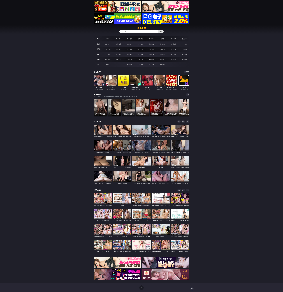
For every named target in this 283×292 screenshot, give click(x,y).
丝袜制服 (162, 44)
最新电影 (97, 190)
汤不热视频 (140, 65)
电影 (98, 49)
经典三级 (162, 49)
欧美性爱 (140, 49)
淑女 (183, 190)
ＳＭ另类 (184, 44)
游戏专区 (140, 39)
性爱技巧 (184, 59)
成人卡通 (129, 49)
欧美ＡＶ (129, 44)
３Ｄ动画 (140, 44)
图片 (98, 54)
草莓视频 (129, 65)
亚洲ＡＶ (107, 44)
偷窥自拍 (107, 54)
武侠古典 (140, 59)
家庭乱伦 (118, 59)
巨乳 (183, 121)
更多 (188, 121)
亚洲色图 (118, 54)
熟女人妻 (151, 44)
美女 (179, 121)
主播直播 (173, 44)
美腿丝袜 (151, 54)
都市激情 (107, 59)
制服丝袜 (151, 49)
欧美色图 (129, 54)
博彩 (98, 39)
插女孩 (107, 65)
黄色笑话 (173, 59)
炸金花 (162, 39)
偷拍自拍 (118, 49)
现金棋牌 (173, 39)
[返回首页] (192, 289)
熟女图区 (173, 54)
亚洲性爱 (107, 49)
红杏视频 (151, 65)
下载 (188, 94)
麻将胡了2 (151, 39)
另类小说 (162, 59)
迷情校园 (151, 59)
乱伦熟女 (173, 49)
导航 (98, 65)
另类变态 (184, 49)
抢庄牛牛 (184, 39)
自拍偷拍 (118, 44)
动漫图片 (140, 54)
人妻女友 (129, 59)
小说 (98, 60)
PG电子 (108, 39)
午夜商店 (118, 65)
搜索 (160, 32)
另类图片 (184, 54)
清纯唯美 (162, 54)
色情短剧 (162, 65)
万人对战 (129, 39)
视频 (98, 44)
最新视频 (97, 121)
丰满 (179, 190)
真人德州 (118, 39)
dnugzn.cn (141, 28)
